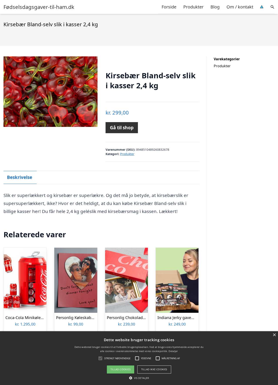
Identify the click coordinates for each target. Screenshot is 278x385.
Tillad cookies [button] (121, 369)
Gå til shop (122, 128)
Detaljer (173, 351)
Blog (215, 7)
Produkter (193, 7)
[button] (139, 378)
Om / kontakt (240, 7)
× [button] (274, 335)
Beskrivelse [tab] (19, 177)
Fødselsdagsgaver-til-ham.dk (38, 6)
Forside (169, 7)
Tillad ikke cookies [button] (154, 369)
